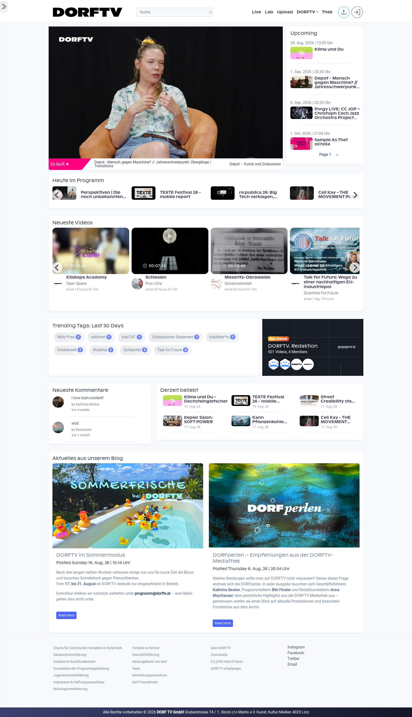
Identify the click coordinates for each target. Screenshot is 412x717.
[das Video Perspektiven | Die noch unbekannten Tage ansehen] (64, 193)
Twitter (293, 658)
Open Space (76, 283)
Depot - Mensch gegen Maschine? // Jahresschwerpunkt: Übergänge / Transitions (337, 87)
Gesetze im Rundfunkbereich (74, 662)
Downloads (219, 655)
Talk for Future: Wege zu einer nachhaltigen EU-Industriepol (330, 282)
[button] (344, 12)
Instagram (296, 647)
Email (292, 664)
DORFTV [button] (306, 12)
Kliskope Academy (86, 277)
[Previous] (57, 195)
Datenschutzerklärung (69, 655)
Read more (66, 615)
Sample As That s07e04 (331, 142)
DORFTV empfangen (226, 669)
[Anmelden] (357, 12)
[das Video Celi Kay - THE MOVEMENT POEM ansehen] (302, 193)
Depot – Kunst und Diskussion (255, 164)
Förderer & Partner (146, 648)
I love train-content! (87, 398)
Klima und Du (329, 49)
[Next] (355, 195)
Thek (327, 12)
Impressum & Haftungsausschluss (78, 682)
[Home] (88, 12)
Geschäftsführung (145, 655)
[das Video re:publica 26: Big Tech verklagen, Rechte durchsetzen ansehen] (223, 193)
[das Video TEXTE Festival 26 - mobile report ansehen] (143, 193)
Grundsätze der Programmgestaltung (81, 669)
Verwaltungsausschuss (149, 675)
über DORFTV (221, 648)
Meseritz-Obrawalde (247, 277)
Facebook (296, 653)
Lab (269, 12)
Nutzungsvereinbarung (70, 689)
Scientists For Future (321, 293)
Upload (285, 12)
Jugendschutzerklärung (71, 675)
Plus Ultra (153, 283)
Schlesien (155, 277)
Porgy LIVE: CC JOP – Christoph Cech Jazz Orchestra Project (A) (337, 115)
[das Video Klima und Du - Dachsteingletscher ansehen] (172, 400)
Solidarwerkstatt (238, 283)
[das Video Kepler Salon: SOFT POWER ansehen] (172, 420)
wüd (75, 423)
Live (256, 12)
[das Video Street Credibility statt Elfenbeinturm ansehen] (309, 400)
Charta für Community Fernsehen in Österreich (87, 648)
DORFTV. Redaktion (293, 346)
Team (136, 669)
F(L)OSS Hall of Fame (226, 662)
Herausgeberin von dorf (149, 662)
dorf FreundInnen (145, 682)
